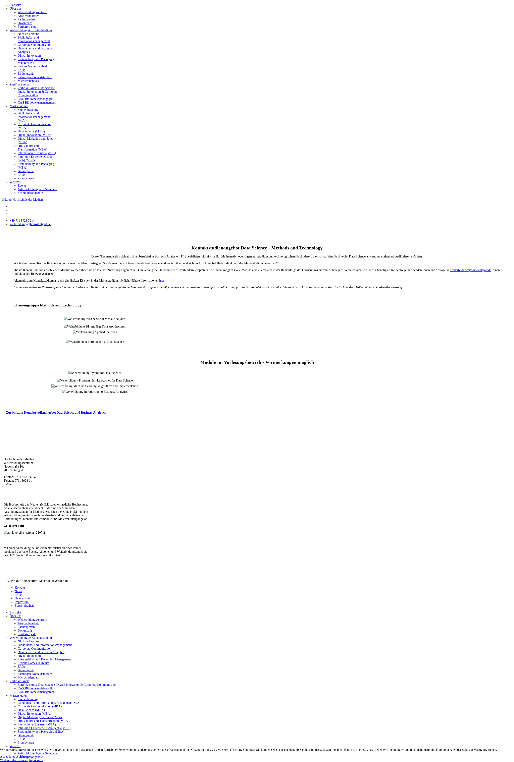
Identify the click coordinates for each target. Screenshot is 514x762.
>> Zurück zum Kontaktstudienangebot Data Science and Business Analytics (54, 412)
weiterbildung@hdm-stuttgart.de (30, 224)
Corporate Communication (34, 44)
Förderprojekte (27, 26)
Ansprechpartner (28, 15)
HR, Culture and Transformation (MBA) (32, 147)
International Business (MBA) (37, 153)
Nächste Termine (28, 34)
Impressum (22, 602)
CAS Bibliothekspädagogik (35, 99)
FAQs (21, 70)
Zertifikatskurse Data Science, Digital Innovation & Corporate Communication (37, 91)
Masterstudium (19, 106)
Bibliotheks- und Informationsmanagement (34, 39)
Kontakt (20, 587)
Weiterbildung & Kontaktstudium (31, 30)
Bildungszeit (26, 73)
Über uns (15, 8)
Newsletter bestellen (25, 562)
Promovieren (26, 178)
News (18, 591)
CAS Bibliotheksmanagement (36, 102)
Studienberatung (28, 109)
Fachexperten (26, 19)
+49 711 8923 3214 (22, 220)
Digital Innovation (29, 55)
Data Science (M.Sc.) (31, 131)
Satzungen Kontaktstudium (35, 77)
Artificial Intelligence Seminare (37, 189)
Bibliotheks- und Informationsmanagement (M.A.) (34, 117)
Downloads (25, 23)
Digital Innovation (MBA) (34, 135)
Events (22, 185)
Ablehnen (22, 756)
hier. (162, 280)
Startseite (15, 5)
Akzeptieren (7, 756)
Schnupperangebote (30, 192)
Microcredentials (28, 80)
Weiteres (15, 182)
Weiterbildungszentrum (32, 12)
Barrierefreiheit (24, 605)
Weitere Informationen (14, 760)
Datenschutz (22, 598)
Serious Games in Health (33, 66)
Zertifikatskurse (19, 84)
